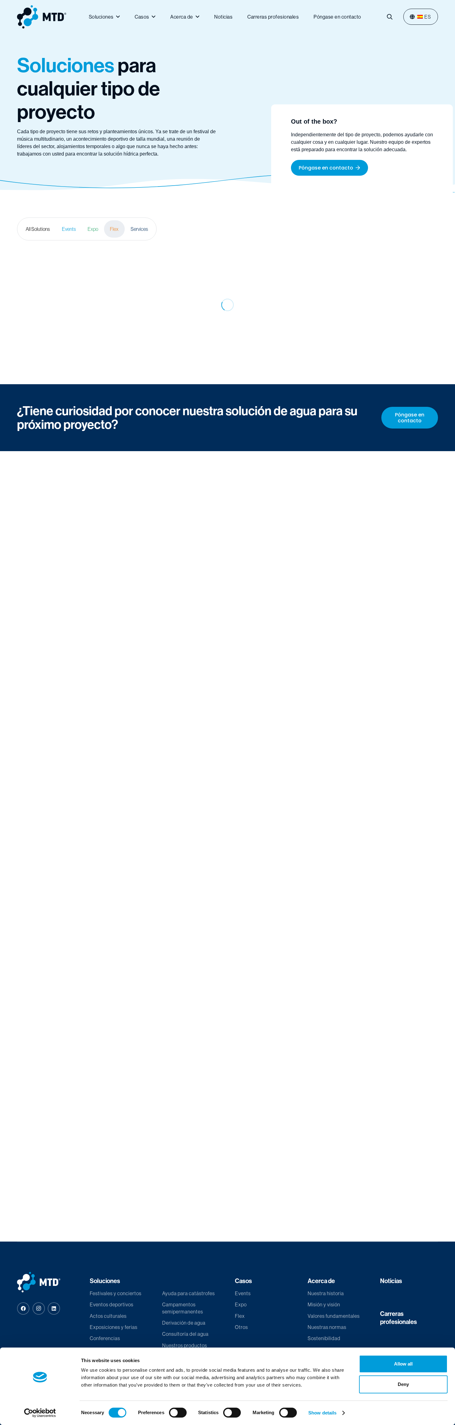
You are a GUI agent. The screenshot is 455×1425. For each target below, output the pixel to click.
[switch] (178, 1413)
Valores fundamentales (334, 1316)
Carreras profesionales (398, 1318)
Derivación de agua (184, 1323)
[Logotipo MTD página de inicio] (41, 17)
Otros (241, 1327)
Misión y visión (324, 1304)
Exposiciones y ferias (113, 1327)
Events (243, 1293)
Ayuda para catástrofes (188, 1293)
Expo (241, 1304)
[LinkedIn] (54, 1308)
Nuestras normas (327, 1327)
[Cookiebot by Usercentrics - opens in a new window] (40, 1413)
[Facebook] (23, 1308)
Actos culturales (108, 1316)
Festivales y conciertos (115, 1293)
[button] (390, 17)
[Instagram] (38, 1308)
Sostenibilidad (324, 1338)
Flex (240, 1316)
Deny (403, 1384)
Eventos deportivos (111, 1304)
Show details (322, 1412)
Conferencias (105, 1338)
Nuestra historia (326, 1293)
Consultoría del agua (185, 1334)
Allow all (403, 1363)
